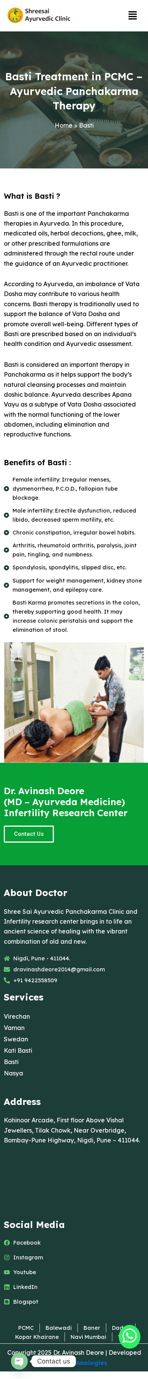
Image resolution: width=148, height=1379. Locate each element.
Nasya (13, 1073)
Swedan (16, 1039)
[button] (132, 16)
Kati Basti (18, 1050)
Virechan (17, 1016)
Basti (11, 1062)
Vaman (14, 1028)
